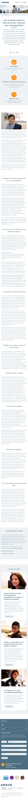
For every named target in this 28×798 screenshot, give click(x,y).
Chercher (4, 758)
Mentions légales (11, 788)
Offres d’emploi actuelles (7, 551)
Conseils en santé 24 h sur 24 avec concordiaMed (13, 764)
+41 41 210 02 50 (11, 767)
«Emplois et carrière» (18, 548)
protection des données (4, 796)
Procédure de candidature (7, 553)
